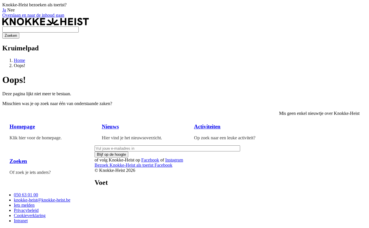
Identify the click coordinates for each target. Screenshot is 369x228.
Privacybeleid (26, 210)
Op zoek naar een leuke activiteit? (224, 137)
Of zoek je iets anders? (30, 172)
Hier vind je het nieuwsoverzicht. (132, 137)
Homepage (22, 127)
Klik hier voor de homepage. (36, 137)
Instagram (174, 159)
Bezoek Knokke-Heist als (124, 165)
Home (19, 60)
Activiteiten (207, 127)
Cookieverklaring (30, 215)
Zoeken (18, 161)
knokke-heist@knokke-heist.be (42, 199)
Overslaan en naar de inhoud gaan (33, 15)
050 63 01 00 (26, 194)
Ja (4, 9)
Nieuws (110, 127)
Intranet (21, 220)
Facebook (150, 159)
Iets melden (24, 205)
